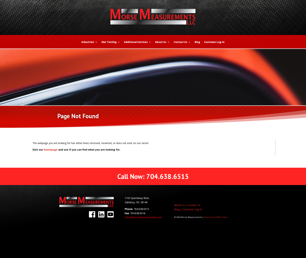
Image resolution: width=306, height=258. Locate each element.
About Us (160, 42)
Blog (197, 42)
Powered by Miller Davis (215, 217)
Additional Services (136, 42)
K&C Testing (109, 42)
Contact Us (180, 42)
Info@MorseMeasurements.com (143, 217)
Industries (87, 42)
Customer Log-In (214, 42)
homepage (51, 149)
